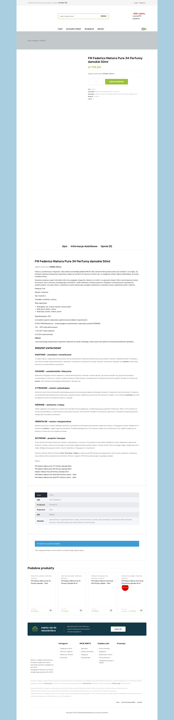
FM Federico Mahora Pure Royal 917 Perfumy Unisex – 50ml (55, 477)
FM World (96, 96)
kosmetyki (34, 665)
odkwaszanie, (87, 683)
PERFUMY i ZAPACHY (113, 91)
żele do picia (48, 683)
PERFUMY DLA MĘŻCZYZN (99, 576)
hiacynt (57, 307)
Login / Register (139, 3)
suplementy (42, 662)
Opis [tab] (64, 246)
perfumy (130, 395)
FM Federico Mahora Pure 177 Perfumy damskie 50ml (53, 466)
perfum (125, 362)
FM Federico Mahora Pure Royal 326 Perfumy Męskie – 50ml (102, 582)
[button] (118, 629)
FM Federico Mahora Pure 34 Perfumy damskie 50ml (121, 94)
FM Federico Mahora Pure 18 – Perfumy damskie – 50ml (41, 582)
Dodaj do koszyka (116, 82)
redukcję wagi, (116, 683)
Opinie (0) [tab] (106, 246)
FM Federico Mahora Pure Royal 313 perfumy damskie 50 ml (132, 582)
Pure (62, 453)
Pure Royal (68, 453)
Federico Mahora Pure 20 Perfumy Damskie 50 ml (52, 472)
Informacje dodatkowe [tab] (84, 246)
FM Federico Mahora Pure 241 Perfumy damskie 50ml (53, 469)
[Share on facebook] (93, 99)
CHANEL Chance (99, 94)
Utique (75, 453)
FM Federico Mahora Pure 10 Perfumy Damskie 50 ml (70, 582)
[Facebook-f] (32, 702)
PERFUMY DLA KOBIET (101, 91)
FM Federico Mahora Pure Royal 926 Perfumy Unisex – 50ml (55, 474)
